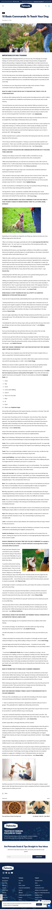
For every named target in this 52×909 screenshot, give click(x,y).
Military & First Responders (41, 890)
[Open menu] (3, 6)
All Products (5, 880)
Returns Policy (38, 897)
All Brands (4, 900)
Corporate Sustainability (24, 887)
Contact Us (37, 885)
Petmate (4, 892)
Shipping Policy (38, 895)
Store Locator (22, 885)
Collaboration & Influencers (25, 895)
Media (20, 900)
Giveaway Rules (39, 880)
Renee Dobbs (38, 146)
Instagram (3, 873)
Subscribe (39, 856)
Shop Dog (4, 883)
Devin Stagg (33, 196)
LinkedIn (9, 873)
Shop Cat (4, 885)
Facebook (6, 873)
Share (6, 793)
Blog (20, 883)
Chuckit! (4, 887)
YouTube (12, 873)
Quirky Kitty (5, 897)
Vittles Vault (5, 890)
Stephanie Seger (17, 246)
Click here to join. (16, 1)
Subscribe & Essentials (38, 1)
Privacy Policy (15, 905)
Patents (20, 897)
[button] (1, 897)
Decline (46, 904)
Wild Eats (4, 895)
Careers (20, 890)
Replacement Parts (39, 887)
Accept (39, 904)
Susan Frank (17, 132)
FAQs (36, 883)
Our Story (21, 880)
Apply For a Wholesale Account (42, 892)
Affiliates (21, 892)
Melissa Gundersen (31, 166)
